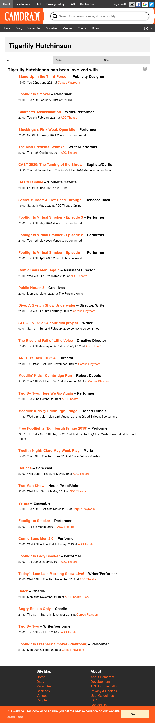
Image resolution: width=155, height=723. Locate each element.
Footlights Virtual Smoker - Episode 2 (50, 234)
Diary (40, 681)
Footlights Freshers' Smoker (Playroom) (52, 643)
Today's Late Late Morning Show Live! (51, 573)
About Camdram (102, 677)
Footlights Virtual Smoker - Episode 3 (50, 217)
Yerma (23, 503)
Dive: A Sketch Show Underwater (46, 305)
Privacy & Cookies (104, 691)
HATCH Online (30, 181)
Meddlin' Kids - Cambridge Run (45, 375)
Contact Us (99, 704)
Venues (42, 695)
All (8, 60)
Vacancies (44, 686)
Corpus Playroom (69, 82)
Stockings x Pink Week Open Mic (46, 129)
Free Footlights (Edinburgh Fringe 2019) (52, 428)
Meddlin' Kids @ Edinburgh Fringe (48, 410)
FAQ (94, 700)
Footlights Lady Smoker (39, 555)
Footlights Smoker (34, 93)
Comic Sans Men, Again (39, 269)
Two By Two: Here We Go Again (45, 393)
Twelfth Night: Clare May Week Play (49, 450)
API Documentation (104, 686)
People (42, 700)
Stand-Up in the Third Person (43, 76)
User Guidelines (102, 695)
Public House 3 (31, 287)
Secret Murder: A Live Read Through (50, 199)
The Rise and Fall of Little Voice (45, 340)
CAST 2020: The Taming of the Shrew (50, 164)
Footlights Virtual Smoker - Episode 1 (50, 252)
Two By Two (28, 626)
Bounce (25, 467)
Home (41, 677)
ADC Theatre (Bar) (77, 597)
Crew (106, 59)
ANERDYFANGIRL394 (37, 357)
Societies (43, 691)
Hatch (23, 590)
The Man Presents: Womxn (41, 146)
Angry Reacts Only (34, 608)
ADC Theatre (69, 117)
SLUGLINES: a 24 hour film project (48, 322)
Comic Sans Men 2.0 (35, 538)
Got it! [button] (135, 714)
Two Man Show (31, 485)
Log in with (119, 4)
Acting (59, 59)
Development (100, 681)
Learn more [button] (14, 716)
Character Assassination (39, 111)
